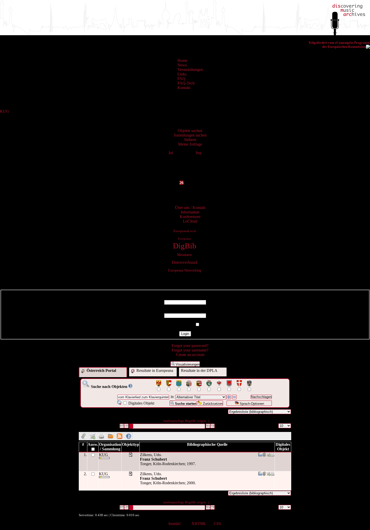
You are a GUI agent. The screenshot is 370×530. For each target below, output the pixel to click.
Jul (170, 153)
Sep (199, 153)
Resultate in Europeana (154, 370)
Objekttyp (130, 444)
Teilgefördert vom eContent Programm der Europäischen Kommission (339, 45)
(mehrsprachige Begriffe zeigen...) (186, 421)
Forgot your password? (190, 345)
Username (185, 297)
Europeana (184, 238)
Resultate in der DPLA (199, 370)
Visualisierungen (187, 364)
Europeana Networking (184, 270)
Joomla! (174, 523)
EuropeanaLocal (184, 231)
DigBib (184, 246)
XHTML (199, 523)
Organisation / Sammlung (110, 446)
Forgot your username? (190, 350)
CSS (217, 523)
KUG (4, 111)
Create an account (190, 354)
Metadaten (184, 255)
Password (185, 311)
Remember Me (182, 325)
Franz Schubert (153, 459)
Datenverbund (184, 262)
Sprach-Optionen (251, 404)
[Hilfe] (130, 386)
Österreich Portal (101, 370)
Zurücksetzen (212, 404)
